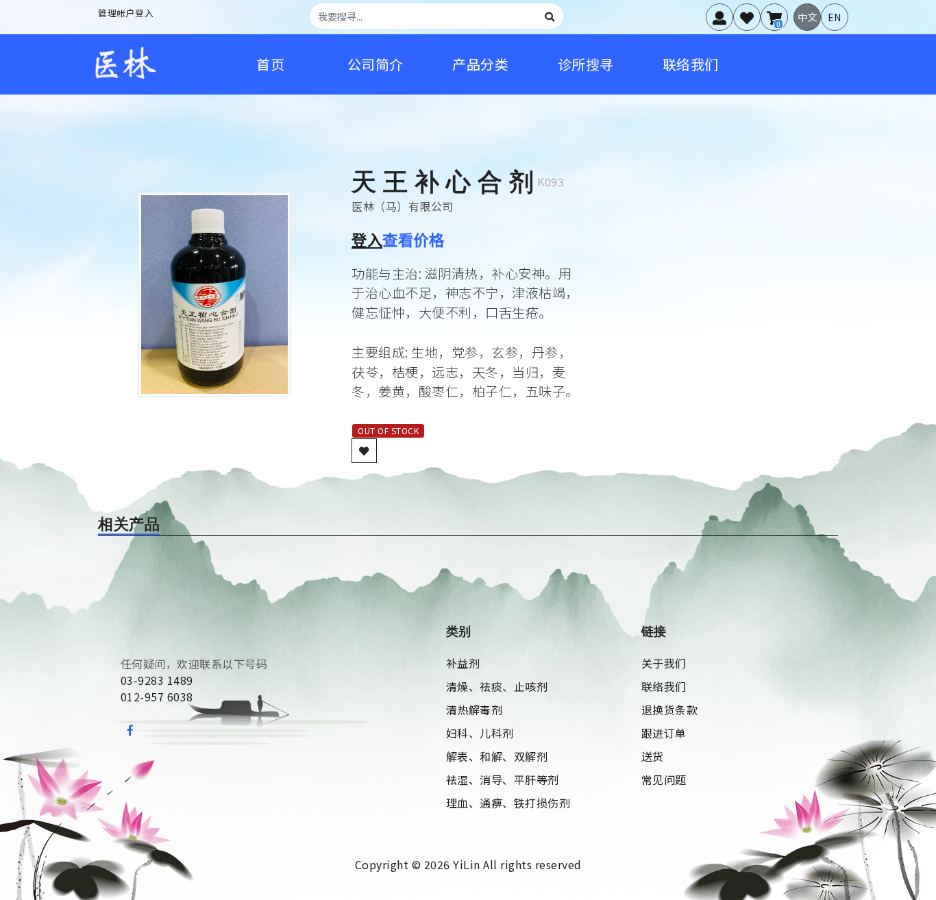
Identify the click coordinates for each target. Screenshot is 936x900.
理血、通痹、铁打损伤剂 (508, 803)
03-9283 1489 (157, 680)
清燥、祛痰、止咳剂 (497, 686)
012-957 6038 (157, 696)
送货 (652, 756)
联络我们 (664, 686)
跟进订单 (664, 733)
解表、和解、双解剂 (497, 756)
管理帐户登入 (125, 12)
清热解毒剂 (474, 709)
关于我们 (664, 663)
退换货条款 (669, 709)
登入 (367, 239)
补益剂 (463, 663)
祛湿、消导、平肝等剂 (502, 779)
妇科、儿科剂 (480, 733)
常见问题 (664, 779)
